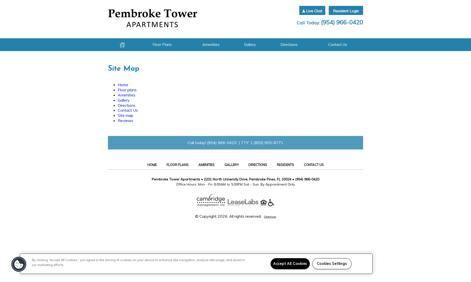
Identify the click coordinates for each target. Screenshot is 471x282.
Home (122, 44)
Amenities (211, 44)
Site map (125, 115)
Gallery (250, 44)
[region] (196, 263)
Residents (285, 165)
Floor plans (162, 44)
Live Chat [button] (314, 11)
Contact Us (337, 44)
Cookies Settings (332, 263)
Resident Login (346, 11)
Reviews (125, 120)
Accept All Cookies (290, 263)
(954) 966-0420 (342, 22)
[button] (19, 264)
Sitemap (270, 216)
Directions (289, 44)
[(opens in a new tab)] (245, 204)
